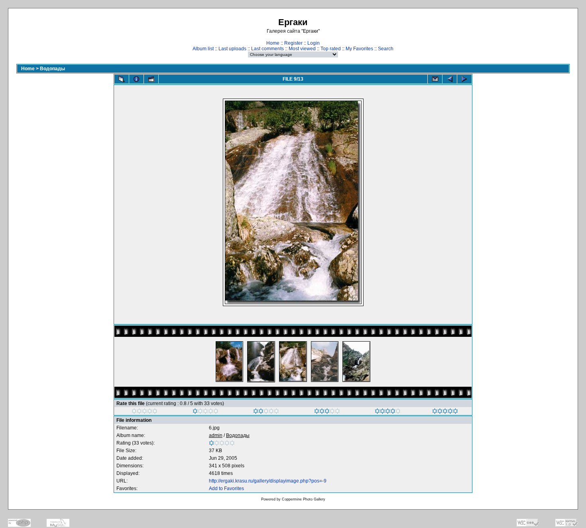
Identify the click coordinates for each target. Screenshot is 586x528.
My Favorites (359, 48)
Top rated (331, 48)
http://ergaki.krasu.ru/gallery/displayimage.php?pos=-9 (267, 481)
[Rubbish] (144, 412)
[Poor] (205, 412)
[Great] (445, 412)
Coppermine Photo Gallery (303, 499)
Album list (203, 48)
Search (385, 48)
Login (313, 43)
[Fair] (266, 412)
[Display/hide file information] (136, 79)
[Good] (327, 412)
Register (293, 43)
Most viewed (302, 48)
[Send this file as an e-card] (435, 79)
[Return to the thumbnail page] (121, 79)
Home (272, 43)
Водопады (52, 68)
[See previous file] (449, 79)
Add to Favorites (226, 488)
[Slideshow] (151, 79)
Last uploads (232, 48)
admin (215, 435)
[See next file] (464, 79)
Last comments (267, 48)
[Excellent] (388, 412)
